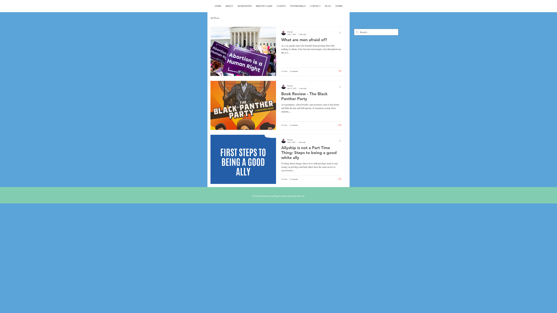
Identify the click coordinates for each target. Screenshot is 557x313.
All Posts (214, 18)
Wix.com (300, 196)
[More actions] (341, 33)
